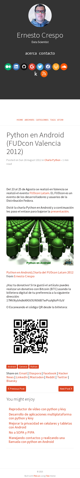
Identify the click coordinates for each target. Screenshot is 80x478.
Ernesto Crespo (40, 35)
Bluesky (11, 381)
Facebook (49, 373)
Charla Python (52, 160)
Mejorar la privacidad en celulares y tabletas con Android (40, 425)
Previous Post (16, 388)
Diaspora (35, 373)
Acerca (31, 53)
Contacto (47, 53)
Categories (42, 119)
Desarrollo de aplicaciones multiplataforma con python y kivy (40, 416)
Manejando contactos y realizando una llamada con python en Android (37, 440)
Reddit (50, 377)
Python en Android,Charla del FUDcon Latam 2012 (39, 272)
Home (20, 119)
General (23, 366)
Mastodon (37, 377)
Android (12, 366)
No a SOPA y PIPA (21, 432)
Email (23, 373)
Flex (48, 476)
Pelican (37, 476)
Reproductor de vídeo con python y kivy (37, 409)
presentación (60, 211)
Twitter (62, 377)
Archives (29, 119)
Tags (53, 119)
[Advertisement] (40, 89)
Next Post (65, 388)
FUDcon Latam (39, 193)
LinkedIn (22, 377)
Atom (60, 119)
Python (33, 366)
